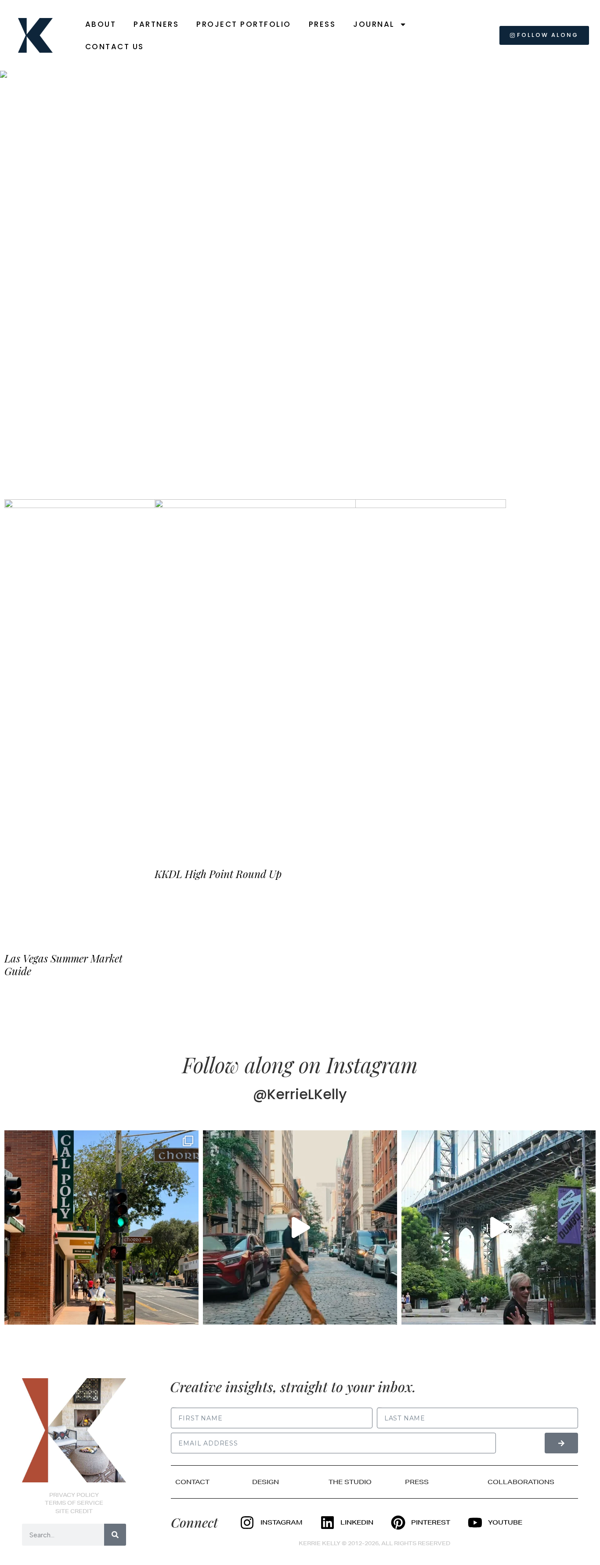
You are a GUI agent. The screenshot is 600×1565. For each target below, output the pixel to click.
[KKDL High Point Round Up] (330, 675)
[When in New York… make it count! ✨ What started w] (300, 1227)
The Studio (350, 1482)
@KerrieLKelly (300, 1094)
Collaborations (521, 1482)
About (100, 24)
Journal (374, 24)
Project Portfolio (243, 24)
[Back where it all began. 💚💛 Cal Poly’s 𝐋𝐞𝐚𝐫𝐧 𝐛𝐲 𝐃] (101, 1227)
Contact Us (114, 46)
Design (265, 1482)
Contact (192, 1482)
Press (322, 24)
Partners (156, 24)
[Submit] (561, 1443)
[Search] (115, 1535)
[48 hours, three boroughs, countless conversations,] (498, 1227)
